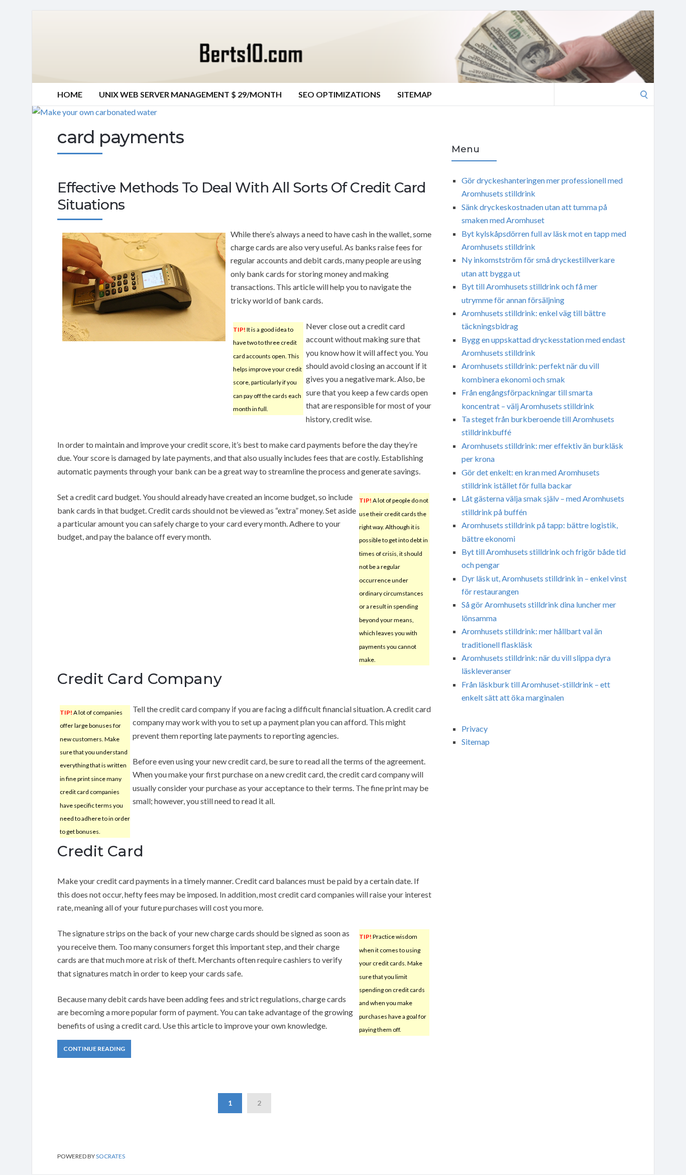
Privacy (475, 728)
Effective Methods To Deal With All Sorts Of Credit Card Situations (241, 196)
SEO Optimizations (339, 94)
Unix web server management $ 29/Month (190, 94)
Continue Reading (94, 1048)
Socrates (110, 1156)
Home (69, 94)
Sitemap (414, 94)
